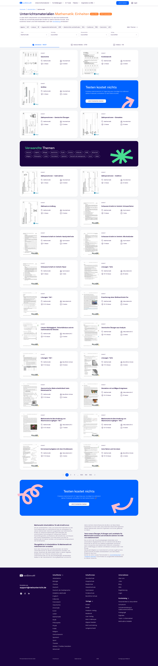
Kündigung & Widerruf (124, 658)
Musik (97, 156)
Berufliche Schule (91, 596)
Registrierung (122, 590)
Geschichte (54, 152)
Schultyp (53, 32)
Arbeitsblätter (31, 9)
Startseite (23, 9)
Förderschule (90, 593)
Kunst (90, 156)
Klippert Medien (91, 622)
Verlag (112, 32)
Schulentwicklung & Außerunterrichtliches (125, 608)
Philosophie (37, 156)
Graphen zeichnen (90, 556)
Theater (55, 643)
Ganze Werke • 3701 (80, 45)
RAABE (88, 607)
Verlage (88, 601)
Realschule (89, 584)
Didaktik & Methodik (59, 593)
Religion (28, 156)
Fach (22, 32)
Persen (88, 605)
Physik (63, 152)
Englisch (37, 152)
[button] (68, 3)
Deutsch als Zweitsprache (77, 156)
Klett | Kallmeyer (91, 619)
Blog (119, 584)
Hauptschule (90, 581)
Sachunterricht (58, 634)
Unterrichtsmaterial (42, 3)
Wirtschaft (95, 152)
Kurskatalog (122, 598)
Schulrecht (122, 605)
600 (81, 475)
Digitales (121, 615)
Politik (86, 152)
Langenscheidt (91, 628)
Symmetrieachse (115, 555)
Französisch (54, 156)
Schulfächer (57, 575)
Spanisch (64, 156)
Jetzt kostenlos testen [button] (95, 101)
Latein (46, 156)
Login (120, 593)
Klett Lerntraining (91, 625)
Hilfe (119, 587)
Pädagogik (122, 612)
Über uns (121, 578)
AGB (98, 658)
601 (86, 475)
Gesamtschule (90, 587)
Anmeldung (56, 21)
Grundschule (90, 578)
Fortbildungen (57, 3)
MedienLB (89, 613)
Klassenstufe (84, 32)
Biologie (45, 152)
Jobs (120, 581)
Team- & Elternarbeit (125, 618)
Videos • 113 (120, 45)
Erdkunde (78, 152)
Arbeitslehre (57, 578)
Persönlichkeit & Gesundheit (127, 602)
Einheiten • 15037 (41, 45)
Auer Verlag (89, 616)
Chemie (70, 152)
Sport (54, 640)
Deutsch (28, 152)
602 (90, 475)
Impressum (56, 658)
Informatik (56, 608)
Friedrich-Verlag (91, 610)
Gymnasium (90, 590)
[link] (26, 3)
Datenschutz (78, 658)
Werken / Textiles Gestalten (62, 646)
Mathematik (57, 617)
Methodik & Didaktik (125, 621)
